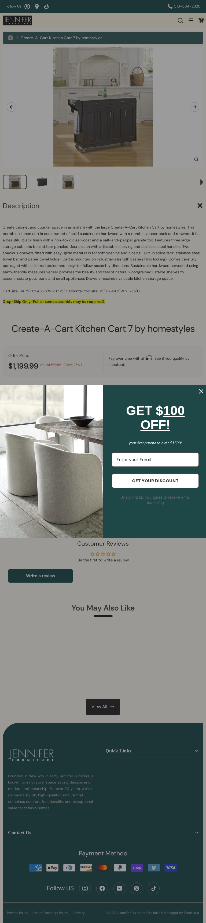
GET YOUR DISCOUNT (155, 481)
